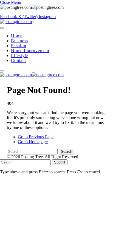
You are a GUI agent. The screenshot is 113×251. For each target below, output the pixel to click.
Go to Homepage (33, 141)
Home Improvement (30, 50)
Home (16, 35)
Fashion (18, 45)
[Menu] (2, 28)
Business (19, 40)
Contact (18, 60)
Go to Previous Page (35, 136)
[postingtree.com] (16, 21)
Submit (59, 162)
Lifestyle (19, 55)
